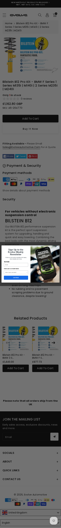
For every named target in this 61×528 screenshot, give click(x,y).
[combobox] (15, 272)
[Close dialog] (57, 247)
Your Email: (6, 261)
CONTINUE (16, 277)
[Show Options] (26, 272)
